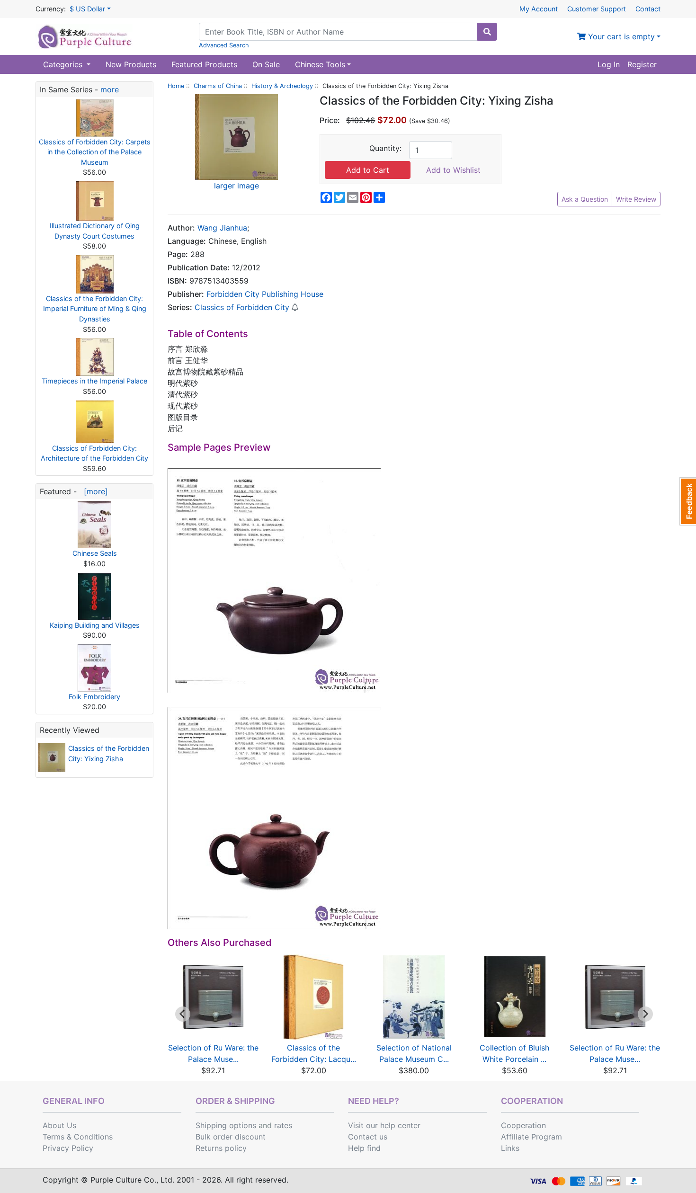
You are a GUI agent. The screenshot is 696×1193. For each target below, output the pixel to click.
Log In (609, 64)
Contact (647, 9)
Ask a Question (585, 199)
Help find (364, 1148)
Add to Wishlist (453, 170)
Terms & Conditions (78, 1136)
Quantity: (385, 148)
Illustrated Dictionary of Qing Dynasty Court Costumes (95, 231)
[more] (93, 491)
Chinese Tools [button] (320, 64)
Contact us (367, 1136)
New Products (131, 64)
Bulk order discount (231, 1136)
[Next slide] (645, 1014)
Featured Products (204, 64)
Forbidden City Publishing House (264, 294)
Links (510, 1148)
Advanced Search (224, 45)
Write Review (636, 199)
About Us (59, 1125)
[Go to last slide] (182, 1014)
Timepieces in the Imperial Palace (94, 381)
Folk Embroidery (94, 697)
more (109, 89)
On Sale (266, 64)
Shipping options (226, 1125)
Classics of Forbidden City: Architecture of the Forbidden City (94, 453)
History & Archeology (282, 85)
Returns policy (221, 1148)
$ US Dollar (87, 9)
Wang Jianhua (222, 227)
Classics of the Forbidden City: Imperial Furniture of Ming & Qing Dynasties (94, 308)
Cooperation (523, 1125)
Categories (64, 64)
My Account (538, 9)
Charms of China (218, 85)
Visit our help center (384, 1125)
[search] (487, 32)
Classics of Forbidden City (242, 307)
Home (176, 85)
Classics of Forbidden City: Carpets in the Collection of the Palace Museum (95, 152)
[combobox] (338, 32)
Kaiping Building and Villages (95, 625)
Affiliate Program (531, 1136)
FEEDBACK (687, 501)
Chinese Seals (94, 553)
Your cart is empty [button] (620, 36)
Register (642, 64)
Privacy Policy (68, 1148)
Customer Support (596, 9)
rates (283, 1125)
